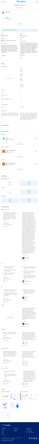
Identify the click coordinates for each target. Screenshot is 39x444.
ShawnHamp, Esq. (27, 257)
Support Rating (3, 196)
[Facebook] (32, 438)
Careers (3, 432)
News (2, 433)
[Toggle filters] (2, 2)
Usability (2, 187)
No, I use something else (32, 30)
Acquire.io (7, 11)
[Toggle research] (5, 2)
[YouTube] (29, 438)
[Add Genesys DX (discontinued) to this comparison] (36, 151)
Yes (25, 30)
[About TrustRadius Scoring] (2, 35)
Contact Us (3, 434)
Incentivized (5, 221)
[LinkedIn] (36, 438)
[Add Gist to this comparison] (36, 138)
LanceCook (26, 280)
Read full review (5, 226)
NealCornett (26, 342)
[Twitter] (34, 438)
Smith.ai (7, 17)
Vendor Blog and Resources (30, 432)
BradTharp (7, 223)
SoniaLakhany (26, 323)
